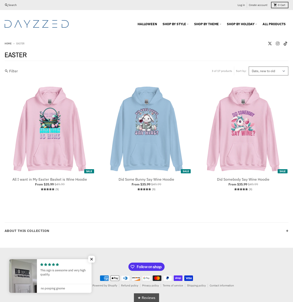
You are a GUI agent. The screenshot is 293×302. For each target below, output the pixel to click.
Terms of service (173, 285)
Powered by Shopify (104, 285)
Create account (258, 5)
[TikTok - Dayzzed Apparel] (285, 43)
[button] (91, 259)
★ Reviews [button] (146, 297)
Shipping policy (196, 285)
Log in (241, 5)
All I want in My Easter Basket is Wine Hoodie (49, 179)
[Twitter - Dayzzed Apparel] (270, 43)
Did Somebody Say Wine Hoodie (243, 179)
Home (8, 43)
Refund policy (129, 285)
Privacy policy (150, 285)
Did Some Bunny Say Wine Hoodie (146, 179)
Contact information (222, 285)
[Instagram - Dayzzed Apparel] (278, 43)
